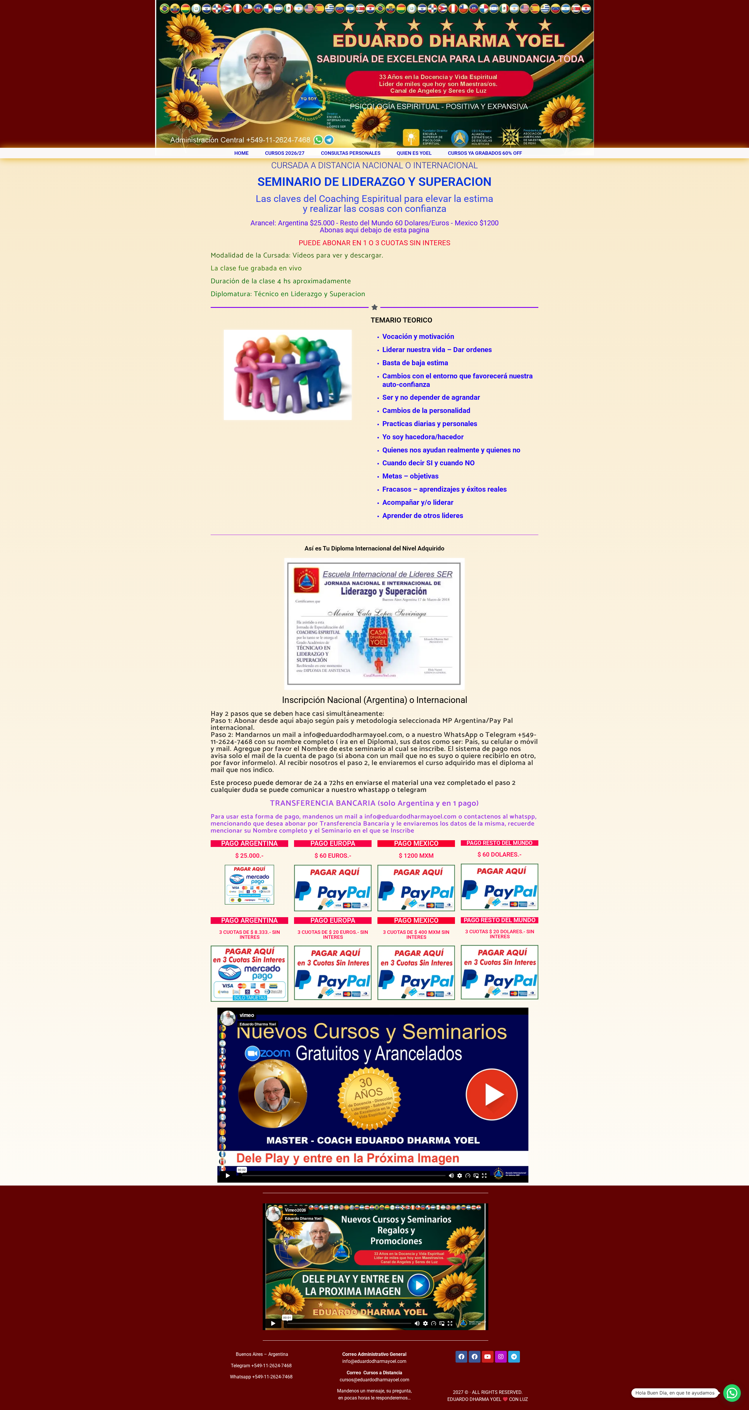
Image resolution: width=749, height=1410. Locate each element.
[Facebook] (461, 1357)
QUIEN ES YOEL (414, 153)
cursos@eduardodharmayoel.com (374, 1379)
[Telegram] (514, 1357)
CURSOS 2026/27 (285, 153)
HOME (241, 153)
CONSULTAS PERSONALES (350, 153)
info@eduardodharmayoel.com (374, 1361)
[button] (732, 1393)
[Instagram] (501, 1357)
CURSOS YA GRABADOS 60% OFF (485, 153)
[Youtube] (488, 1357)
